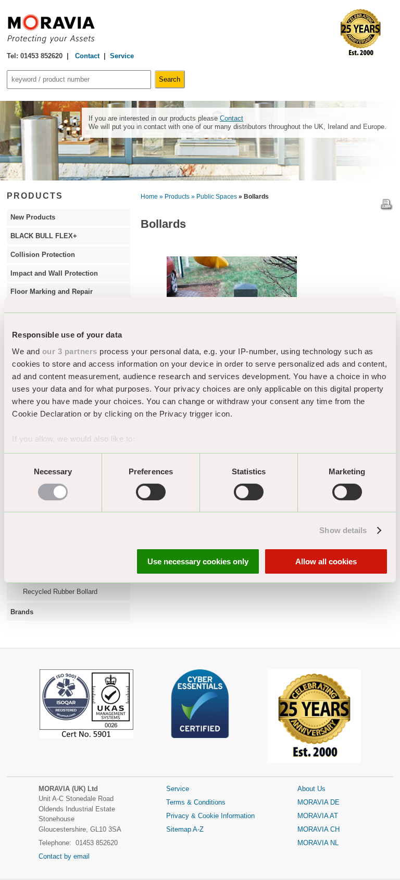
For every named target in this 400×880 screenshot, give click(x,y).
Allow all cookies (326, 561)
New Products (32, 217)
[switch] (151, 492)
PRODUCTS (35, 195)
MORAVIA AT (317, 816)
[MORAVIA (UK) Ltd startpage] (51, 41)
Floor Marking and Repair (51, 291)
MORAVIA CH (318, 829)
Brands (21, 612)
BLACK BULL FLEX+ (43, 236)
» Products (174, 196)
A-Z (198, 829)
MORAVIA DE (318, 802)
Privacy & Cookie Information (210, 816)
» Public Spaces (214, 196)
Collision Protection (42, 254)
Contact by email (64, 856)
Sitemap (179, 829)
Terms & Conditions (196, 802)
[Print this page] (386, 208)
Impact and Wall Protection (54, 273)
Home (149, 196)
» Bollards (254, 196)
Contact (86, 56)
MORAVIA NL (318, 843)
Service (122, 56)
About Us (311, 789)
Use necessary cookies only (197, 561)
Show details (343, 530)
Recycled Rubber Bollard (60, 592)
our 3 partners (69, 350)
